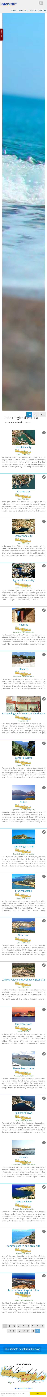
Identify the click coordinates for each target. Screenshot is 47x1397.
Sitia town (23, 951)
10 (9, 1347)
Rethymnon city (23, 552)
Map (42, 431)
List (29, 431)
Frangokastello (23, 907)
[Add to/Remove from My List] (44, 449)
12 (18, 1347)
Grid (36, 431)
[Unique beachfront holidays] (23, 1366)
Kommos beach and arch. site (23, 1262)
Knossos (23, 641)
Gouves (23, 1173)
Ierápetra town (23, 1040)
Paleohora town (23, 1129)
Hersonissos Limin (23, 1085)
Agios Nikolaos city (23, 596)
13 (23, 1347)
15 (32, 1347)
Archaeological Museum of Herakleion (23, 730)
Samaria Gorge (23, 774)
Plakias (23, 818)
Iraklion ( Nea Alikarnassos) (23, 1317)
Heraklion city (23, 463)
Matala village (24, 1218)
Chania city (23, 508)
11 (14, 1347)
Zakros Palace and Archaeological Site (23, 996)
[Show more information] (1, 486)
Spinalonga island (23, 863)
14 (28, 1347)
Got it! (37, 1393)
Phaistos (23, 685)
